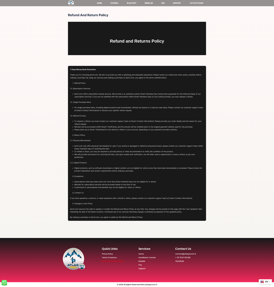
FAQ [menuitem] (163, 3)
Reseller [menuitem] (149, 3)
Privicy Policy (107, 254)
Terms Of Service (109, 257)
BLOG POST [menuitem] (131, 3)
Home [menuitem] (99, 3)
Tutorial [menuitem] (114, 3)
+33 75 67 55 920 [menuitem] (196, 3)
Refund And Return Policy (112, 261)
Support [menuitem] (177, 3)
